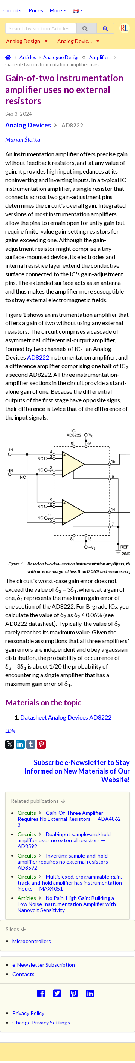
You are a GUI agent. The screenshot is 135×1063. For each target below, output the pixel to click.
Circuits (12, 10)
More (60, 7)
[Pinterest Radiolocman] (76, 993)
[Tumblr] (30, 744)
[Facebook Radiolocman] (43, 993)
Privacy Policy (28, 1013)
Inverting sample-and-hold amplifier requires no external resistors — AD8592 (66, 861)
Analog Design (23, 41)
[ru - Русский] (78, 10)
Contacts (23, 974)
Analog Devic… (74, 41)
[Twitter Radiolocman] (59, 993)
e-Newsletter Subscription (43, 964)
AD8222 (38, 357)
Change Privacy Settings (41, 1022)
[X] (9, 744)
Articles (27, 898)
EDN (10, 730)
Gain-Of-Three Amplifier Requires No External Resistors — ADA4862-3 (70, 819)
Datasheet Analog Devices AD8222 (65, 717)
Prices (35, 10)
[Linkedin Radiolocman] (92, 993)
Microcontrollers (31, 941)
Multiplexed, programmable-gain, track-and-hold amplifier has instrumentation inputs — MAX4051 (70, 882)
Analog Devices (28, 125)
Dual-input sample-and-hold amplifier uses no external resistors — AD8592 (64, 840)
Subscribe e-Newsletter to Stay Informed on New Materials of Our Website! (77, 771)
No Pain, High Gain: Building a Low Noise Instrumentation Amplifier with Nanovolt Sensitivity (67, 904)
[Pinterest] (41, 744)
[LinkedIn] (20, 744)
